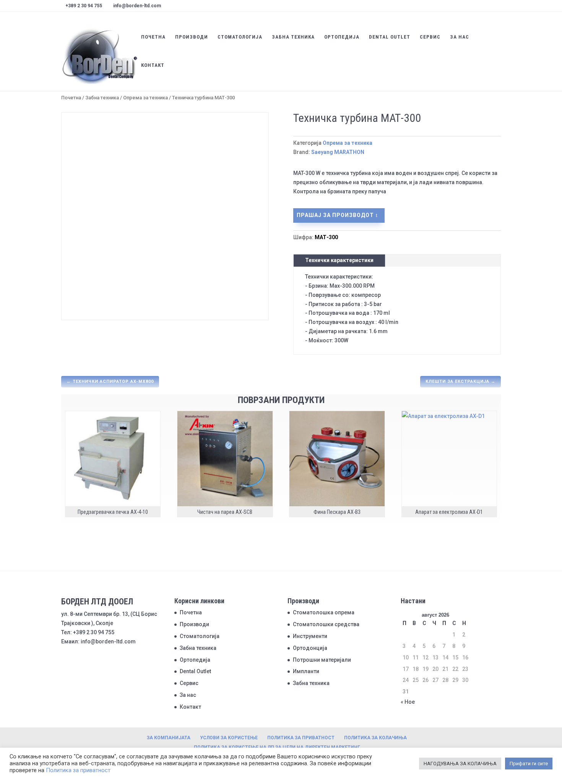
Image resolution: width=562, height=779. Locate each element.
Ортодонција (310, 648)
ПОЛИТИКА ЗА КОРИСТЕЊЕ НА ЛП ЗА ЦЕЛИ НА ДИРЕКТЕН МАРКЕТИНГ (277, 747)
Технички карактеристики (339, 260)
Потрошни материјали (322, 660)
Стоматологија (240, 37)
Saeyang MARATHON (337, 152)
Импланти (306, 671)
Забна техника (293, 37)
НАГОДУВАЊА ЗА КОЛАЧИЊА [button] (460, 763)
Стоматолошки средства (326, 624)
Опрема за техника (145, 97)
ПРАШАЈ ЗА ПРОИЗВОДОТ (335, 215)
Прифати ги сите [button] (529, 763)
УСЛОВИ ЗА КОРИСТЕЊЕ (229, 737)
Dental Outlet (389, 37)
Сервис (430, 37)
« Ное (408, 702)
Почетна (153, 37)
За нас (459, 37)
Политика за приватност (78, 770)
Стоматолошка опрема (323, 612)
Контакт (152, 65)
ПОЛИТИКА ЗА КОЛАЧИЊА (375, 737)
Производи (191, 37)
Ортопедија (341, 37)
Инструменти (310, 636)
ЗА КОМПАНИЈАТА (168, 737)
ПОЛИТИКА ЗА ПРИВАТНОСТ (301, 737)
